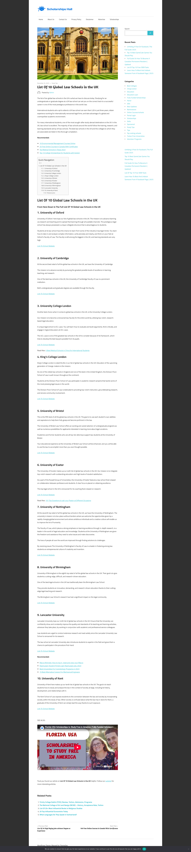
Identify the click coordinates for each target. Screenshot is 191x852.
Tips (128, 130)
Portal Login (131, 115)
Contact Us (63, 19)
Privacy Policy (76, 19)
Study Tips (55, 83)
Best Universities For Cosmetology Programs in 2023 (59, 669)
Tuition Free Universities (136, 136)
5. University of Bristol (50, 178)
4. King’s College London (50, 176)
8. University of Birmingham (52, 185)
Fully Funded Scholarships (136, 97)
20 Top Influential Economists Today (54, 811)
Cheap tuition (132, 88)
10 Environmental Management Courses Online (57, 143)
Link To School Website (46, 246)
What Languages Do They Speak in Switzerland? (58, 814)
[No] (189, 849)
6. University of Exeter (50, 180)
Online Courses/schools (135, 112)
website (108, 781)
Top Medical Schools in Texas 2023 (52, 149)
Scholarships (114, 19)
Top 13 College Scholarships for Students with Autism (60, 153)
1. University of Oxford (50, 168)
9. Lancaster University (50, 188)
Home (41, 19)
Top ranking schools (134, 133)
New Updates (132, 106)
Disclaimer (90, 19)
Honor (129, 100)
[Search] (150, 33)
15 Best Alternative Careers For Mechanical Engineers (60, 672)
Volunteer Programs (134, 139)
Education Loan (132, 94)
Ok (144, 849)
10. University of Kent (51, 190)
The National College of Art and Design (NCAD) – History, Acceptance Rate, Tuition (71, 805)
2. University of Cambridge (51, 171)
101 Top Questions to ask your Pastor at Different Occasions (68, 500)
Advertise (101, 19)
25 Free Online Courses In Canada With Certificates (59, 146)
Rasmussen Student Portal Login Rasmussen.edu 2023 (60, 665)
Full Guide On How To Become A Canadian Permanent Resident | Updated (137, 61)
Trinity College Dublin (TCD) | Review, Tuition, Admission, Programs (66, 802)
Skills (129, 121)
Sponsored (131, 124)
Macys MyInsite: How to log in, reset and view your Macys (61, 662)
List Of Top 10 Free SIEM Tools (138, 67)
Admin (51, 92)
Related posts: (51, 193)
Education (130, 91)
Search (127, 28)
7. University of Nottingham (52, 183)
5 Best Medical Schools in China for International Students (67, 350)
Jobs (128, 103)
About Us (51, 19)
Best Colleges (132, 86)
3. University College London (52, 173)
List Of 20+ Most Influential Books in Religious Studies (61, 808)
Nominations (131, 109)
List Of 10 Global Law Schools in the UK (53, 166)
